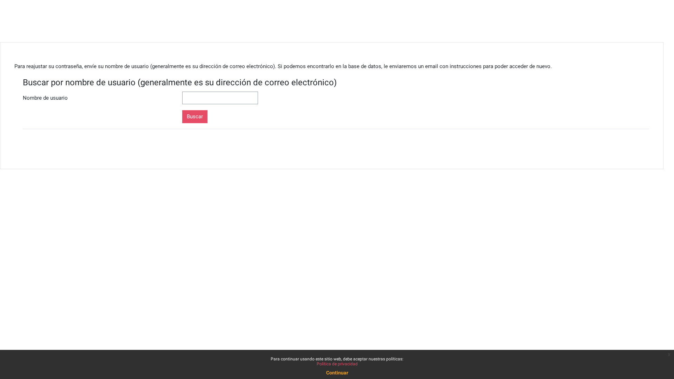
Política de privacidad (337, 363)
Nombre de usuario (45, 98)
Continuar (337, 372)
